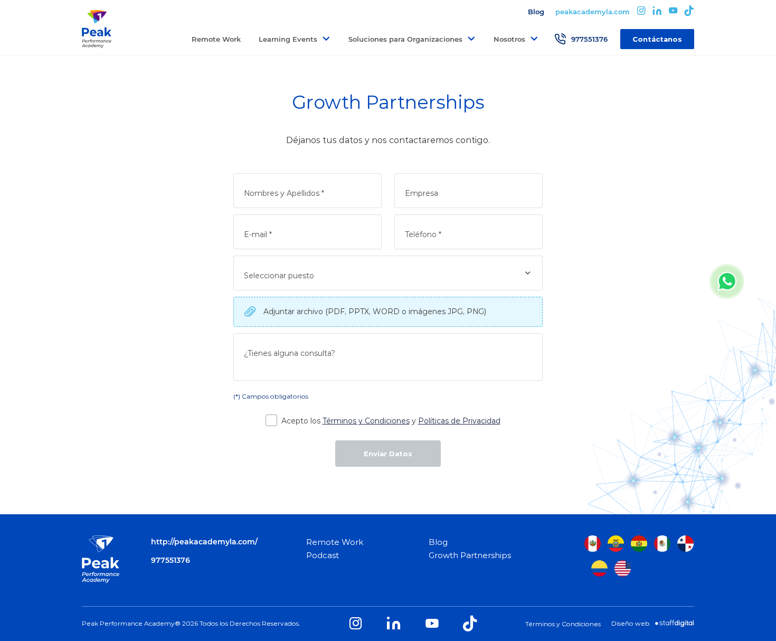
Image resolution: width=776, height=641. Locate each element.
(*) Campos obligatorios (270, 396)
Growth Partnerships (470, 555)
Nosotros (509, 39)
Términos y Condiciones (366, 421)
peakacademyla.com (592, 11)
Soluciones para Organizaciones (405, 39)
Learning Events (288, 39)
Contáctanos (657, 39)
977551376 (589, 39)
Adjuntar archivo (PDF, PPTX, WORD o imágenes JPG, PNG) (374, 311)
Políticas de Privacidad (459, 421)
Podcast (322, 555)
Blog (536, 11)
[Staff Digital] (674, 623)
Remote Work (216, 39)
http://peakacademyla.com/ (204, 541)
